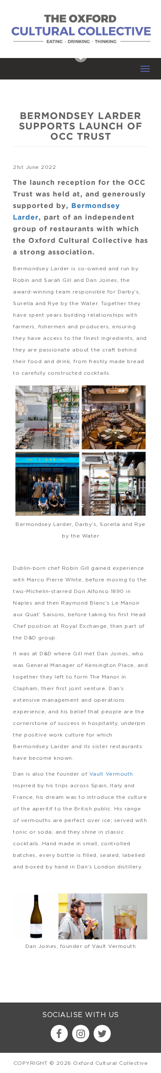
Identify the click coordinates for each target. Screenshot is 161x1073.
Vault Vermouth (111, 773)
